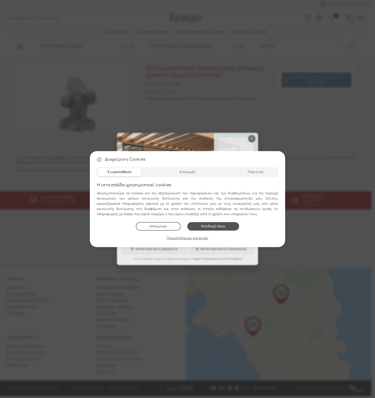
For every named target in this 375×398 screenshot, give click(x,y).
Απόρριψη (158, 226)
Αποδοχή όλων (213, 226)
